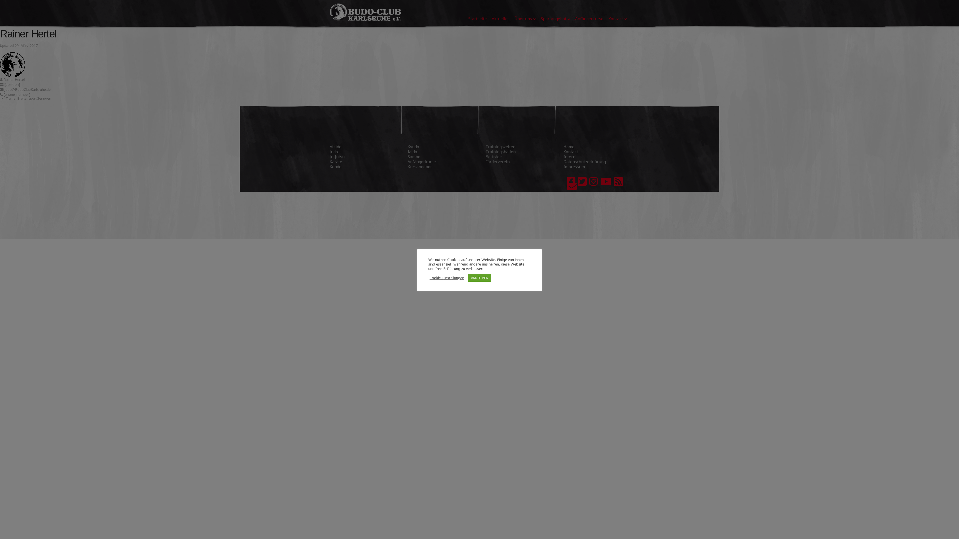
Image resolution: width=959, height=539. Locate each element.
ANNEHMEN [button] (479, 277)
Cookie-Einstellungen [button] (447, 277)
